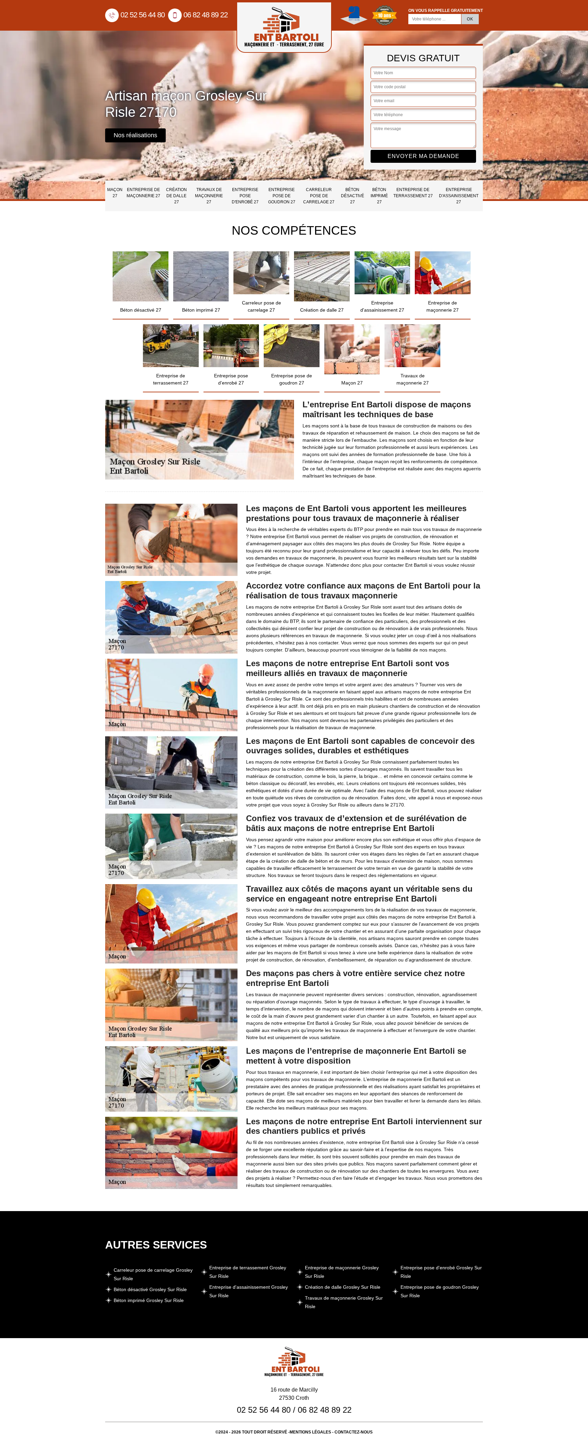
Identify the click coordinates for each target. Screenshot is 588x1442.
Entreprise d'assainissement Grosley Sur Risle (248, 1291)
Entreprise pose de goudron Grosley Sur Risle (440, 1291)
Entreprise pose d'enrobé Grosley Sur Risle (441, 1272)
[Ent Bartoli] (284, 27)
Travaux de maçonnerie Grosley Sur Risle (344, 1302)
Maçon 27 (114, 192)
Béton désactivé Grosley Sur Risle (150, 1289)
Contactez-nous (353, 1432)
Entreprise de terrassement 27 (413, 192)
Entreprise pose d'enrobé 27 (245, 195)
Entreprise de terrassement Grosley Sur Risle (247, 1272)
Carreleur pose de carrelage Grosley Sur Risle (153, 1274)
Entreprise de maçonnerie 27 (143, 192)
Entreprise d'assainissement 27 (458, 195)
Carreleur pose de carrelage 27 (318, 195)
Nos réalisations (135, 135)
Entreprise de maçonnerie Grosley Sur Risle (342, 1272)
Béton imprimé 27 (379, 195)
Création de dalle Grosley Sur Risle (342, 1287)
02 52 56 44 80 (142, 15)
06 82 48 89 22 (205, 15)
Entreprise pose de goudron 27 (281, 195)
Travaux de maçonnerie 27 (209, 195)
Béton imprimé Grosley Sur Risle (149, 1300)
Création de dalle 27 (176, 195)
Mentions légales (310, 1432)
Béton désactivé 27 (352, 195)
